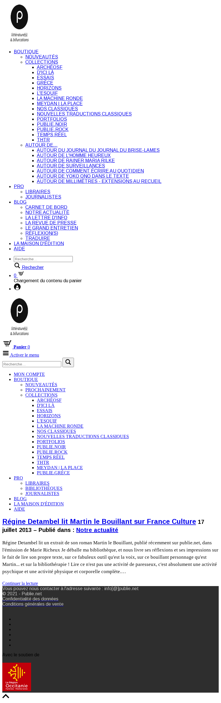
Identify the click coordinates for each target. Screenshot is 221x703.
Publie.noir (52, 124)
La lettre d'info (46, 217)
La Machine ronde (60, 98)
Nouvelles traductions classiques (84, 113)
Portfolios (52, 119)
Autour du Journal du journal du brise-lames (98, 150)
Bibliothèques (43, 488)
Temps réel (52, 134)
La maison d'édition (39, 243)
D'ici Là (45, 72)
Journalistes (43, 196)
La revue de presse (51, 222)
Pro (19, 186)
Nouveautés (41, 56)
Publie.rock (52, 129)
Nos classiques (57, 108)
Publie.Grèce (53, 472)
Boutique (26, 51)
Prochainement (45, 389)
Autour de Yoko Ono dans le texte (83, 176)
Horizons (49, 88)
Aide (19, 248)
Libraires (37, 191)
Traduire (37, 238)
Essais (45, 77)
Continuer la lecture (20, 583)
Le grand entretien (51, 228)
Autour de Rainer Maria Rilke (76, 160)
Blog (20, 202)
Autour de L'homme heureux (74, 155)
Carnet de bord (46, 207)
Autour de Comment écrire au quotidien (90, 170)
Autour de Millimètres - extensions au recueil (99, 181)
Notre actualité (47, 212)
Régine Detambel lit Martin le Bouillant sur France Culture (99, 521)
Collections (41, 62)
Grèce (45, 82)
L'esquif (47, 93)
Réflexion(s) (41, 233)
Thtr (43, 139)
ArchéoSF (49, 67)
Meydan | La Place (60, 103)
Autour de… (41, 145)
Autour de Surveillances (71, 165)
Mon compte (29, 374)
